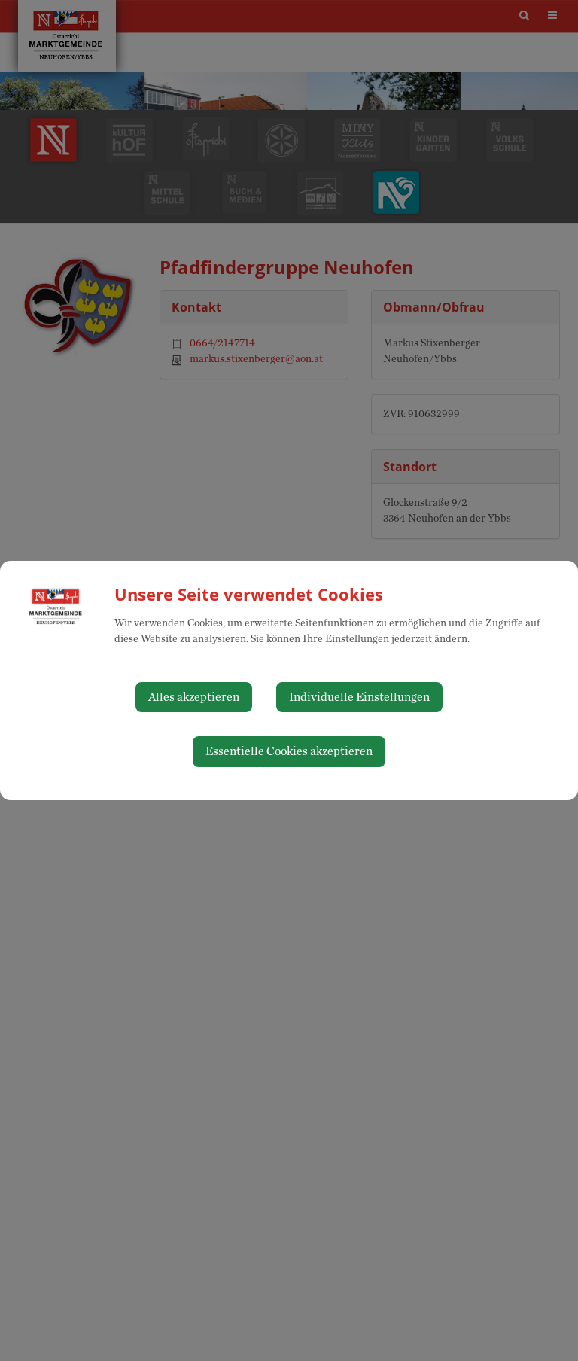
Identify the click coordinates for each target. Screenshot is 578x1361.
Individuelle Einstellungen (359, 697)
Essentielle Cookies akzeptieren (289, 751)
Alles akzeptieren (193, 697)
